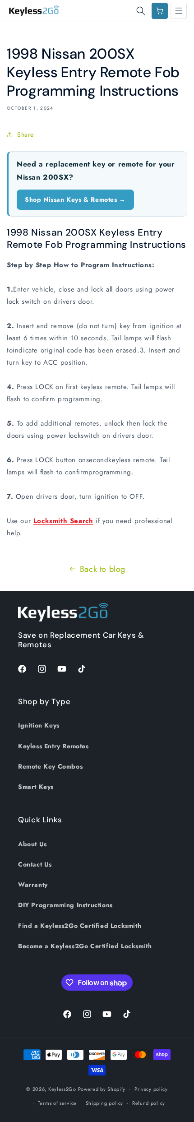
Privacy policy (151, 1089)
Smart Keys (36, 786)
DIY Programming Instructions (65, 904)
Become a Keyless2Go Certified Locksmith (85, 945)
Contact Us (35, 864)
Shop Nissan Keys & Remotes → (75, 199)
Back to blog (102, 569)
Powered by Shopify (102, 1089)
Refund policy (148, 1103)
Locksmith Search (63, 521)
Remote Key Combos (50, 766)
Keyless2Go (62, 1089)
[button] (141, 11)
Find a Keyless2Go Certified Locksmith (79, 925)
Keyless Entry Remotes (53, 746)
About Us (32, 843)
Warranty (33, 884)
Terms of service (57, 1103)
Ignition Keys (39, 725)
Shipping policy (105, 1103)
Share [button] (25, 134)
